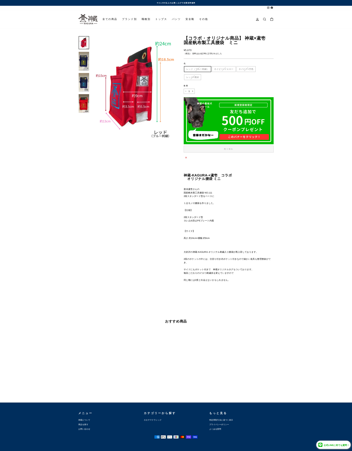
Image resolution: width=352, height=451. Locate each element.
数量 (186, 86)
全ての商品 (109, 19)
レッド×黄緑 (192, 77)
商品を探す (83, 425)
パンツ (176, 19)
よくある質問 (215, 429)
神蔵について (84, 420)
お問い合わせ (84, 429)
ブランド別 (129, 19)
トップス (161, 19)
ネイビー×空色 (246, 69)
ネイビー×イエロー (223, 69)
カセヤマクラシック (153, 420)
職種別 (146, 19)
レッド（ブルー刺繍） (197, 69)
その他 (203, 19)
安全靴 (189, 19)
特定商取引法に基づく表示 (221, 420)
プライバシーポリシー (219, 425)
